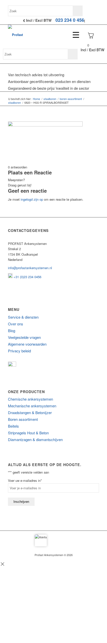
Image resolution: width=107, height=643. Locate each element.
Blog (11, 330)
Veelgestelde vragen (24, 337)
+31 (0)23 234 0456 (26, 276)
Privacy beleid (19, 350)
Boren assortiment (23, 419)
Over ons (15, 323)
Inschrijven (21, 502)
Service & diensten (23, 317)
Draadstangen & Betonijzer (30, 412)
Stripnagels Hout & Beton (28, 432)
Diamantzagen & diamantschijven (35, 439)
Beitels (13, 426)
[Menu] (73, 35)
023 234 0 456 (69, 20)
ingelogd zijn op (32, 199)
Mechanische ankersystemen (32, 405)
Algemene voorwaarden (27, 344)
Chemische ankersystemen (30, 399)
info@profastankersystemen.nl (30, 267)
